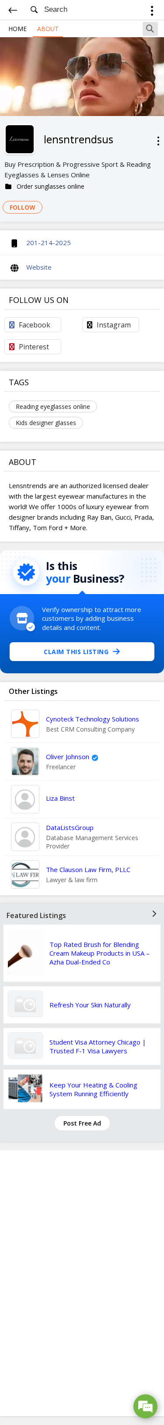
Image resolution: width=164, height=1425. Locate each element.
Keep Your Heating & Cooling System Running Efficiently (93, 1089)
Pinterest (34, 347)
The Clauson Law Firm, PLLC (88, 869)
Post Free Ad (82, 1123)
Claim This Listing (76, 651)
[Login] (152, 12)
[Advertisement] (82, 1283)
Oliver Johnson (67, 756)
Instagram (114, 325)
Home (17, 29)
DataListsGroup (70, 827)
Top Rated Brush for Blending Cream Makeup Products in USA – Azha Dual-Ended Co (99, 953)
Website (39, 267)
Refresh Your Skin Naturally (90, 1004)
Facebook (34, 325)
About (48, 29)
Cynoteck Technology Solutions (92, 718)
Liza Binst (60, 798)
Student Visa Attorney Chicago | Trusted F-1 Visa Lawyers (97, 1046)
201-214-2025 (48, 242)
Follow (22, 207)
